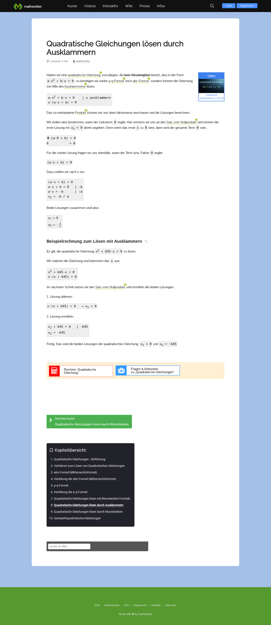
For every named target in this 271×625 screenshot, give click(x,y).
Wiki (129, 6)
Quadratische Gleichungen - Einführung (79, 459)
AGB (97, 605)
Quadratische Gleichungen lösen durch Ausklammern (88, 505)
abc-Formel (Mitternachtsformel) (75, 472)
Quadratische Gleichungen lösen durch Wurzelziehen (88, 511)
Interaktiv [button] (110, 6)
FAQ (126, 605)
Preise (145, 6)
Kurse (72, 6)
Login (228, 5)
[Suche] (212, 6)
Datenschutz (111, 605)
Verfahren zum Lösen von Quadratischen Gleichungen (89, 465)
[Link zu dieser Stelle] (145, 241)
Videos (90, 6)
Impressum (140, 605)
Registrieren (247, 5)
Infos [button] (161, 6)
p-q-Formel (61, 485)
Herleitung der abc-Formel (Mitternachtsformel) (85, 479)
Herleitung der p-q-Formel (70, 492)
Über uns (170, 605)
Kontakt (155, 605)
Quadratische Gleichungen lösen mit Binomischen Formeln (92, 498)
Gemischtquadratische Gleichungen (77, 518)
